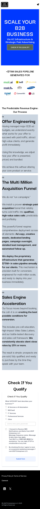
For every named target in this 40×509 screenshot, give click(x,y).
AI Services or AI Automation (18, 407)
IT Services (12, 413)
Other (10, 419)
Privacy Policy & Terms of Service (14, 476)
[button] (38, 4)
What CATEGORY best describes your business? (18, 402)
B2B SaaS (11, 410)
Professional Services (16, 416)
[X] (10, 489)
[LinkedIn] (4, 489)
